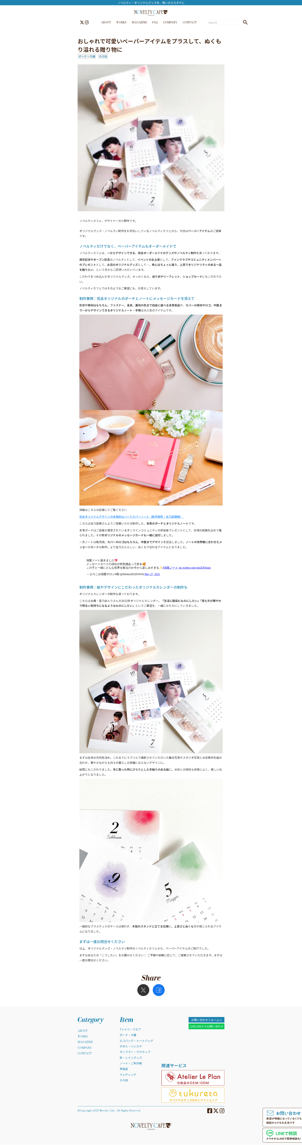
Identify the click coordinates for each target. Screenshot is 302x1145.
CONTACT (190, 22)
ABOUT (106, 22)
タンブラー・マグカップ (135, 1052)
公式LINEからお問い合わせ (206, 1026)
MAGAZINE (139, 22)
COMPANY (170, 22)
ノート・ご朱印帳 (131, 1063)
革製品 (124, 1069)
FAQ (155, 22)
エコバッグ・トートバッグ (136, 1041)
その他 (103, 56)
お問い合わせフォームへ (206, 1020)
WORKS (121, 22)
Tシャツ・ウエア (130, 1029)
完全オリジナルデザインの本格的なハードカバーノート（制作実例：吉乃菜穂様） (131, 516)
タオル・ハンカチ (131, 1046)
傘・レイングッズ (131, 1057)
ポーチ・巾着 (86, 56)
